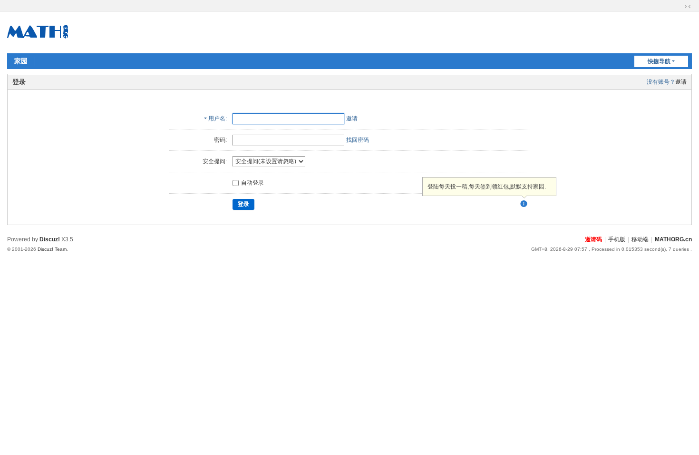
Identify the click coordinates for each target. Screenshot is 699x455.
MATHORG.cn (673, 239)
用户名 (216, 118)
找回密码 (357, 140)
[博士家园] (37, 31)
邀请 (681, 82)
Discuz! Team (52, 249)
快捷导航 (659, 61)
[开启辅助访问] (678, 6)
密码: (220, 140)
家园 (21, 61)
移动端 (640, 239)
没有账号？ (661, 82)
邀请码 (593, 239)
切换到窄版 (687, 6)
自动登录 (252, 182)
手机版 (616, 239)
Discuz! (49, 239)
